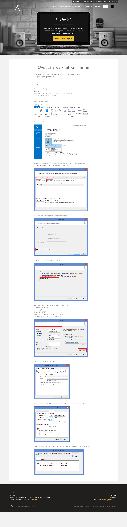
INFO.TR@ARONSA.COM (30, 500)
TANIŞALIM (76, 506)
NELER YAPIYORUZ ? (85, 506)
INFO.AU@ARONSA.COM (109, 500)
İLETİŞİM (114, 506)
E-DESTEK (108, 506)
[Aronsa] (17, 6)
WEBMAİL (101, 506)
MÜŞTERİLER (95, 506)
